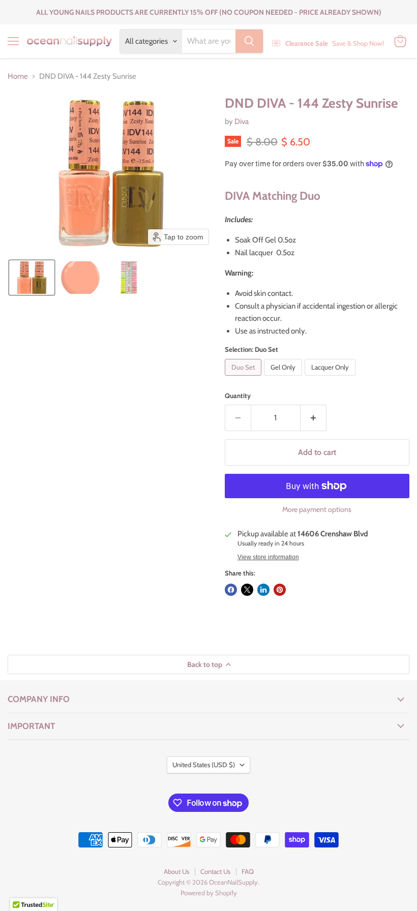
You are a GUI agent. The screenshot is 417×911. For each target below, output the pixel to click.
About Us (176, 871)
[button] (31, 277)
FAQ (248, 871)
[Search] (249, 41)
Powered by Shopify (209, 893)
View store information (268, 557)
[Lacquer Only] (331, 378)
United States (203, 765)
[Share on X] (247, 590)
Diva (241, 121)
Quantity (238, 396)
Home (18, 76)
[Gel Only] (284, 378)
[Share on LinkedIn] (263, 590)
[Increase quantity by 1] (313, 418)
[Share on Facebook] (231, 590)
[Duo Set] (244, 378)
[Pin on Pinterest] (280, 590)
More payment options (316, 509)
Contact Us (215, 871)
